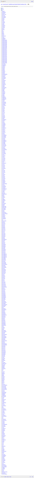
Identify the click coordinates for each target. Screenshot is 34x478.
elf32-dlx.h (3, 238)
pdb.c (2, 406)
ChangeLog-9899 (4, 62)
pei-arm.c (3, 421)
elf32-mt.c (3, 268)
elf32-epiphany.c (4, 239)
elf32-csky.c (3, 233)
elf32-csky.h (3, 234)
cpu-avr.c (3, 109)
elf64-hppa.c (3, 312)
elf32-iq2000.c (4, 249)
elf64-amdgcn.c (4, 309)
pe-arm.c (3, 410)
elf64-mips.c (3, 315)
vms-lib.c (3, 461)
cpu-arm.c (3, 107)
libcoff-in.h (3, 376)
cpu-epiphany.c (4, 119)
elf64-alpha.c (4, 308)
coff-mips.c (3, 76)
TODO (3, 453)
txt (30, 476)
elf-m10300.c (4, 209)
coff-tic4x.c (3, 82)
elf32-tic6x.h (3, 293)
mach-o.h (3, 391)
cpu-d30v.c (3, 117)
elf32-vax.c (3, 300)
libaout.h (3, 372)
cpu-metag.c (4, 148)
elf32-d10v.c (3, 235)
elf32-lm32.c (3, 250)
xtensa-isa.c (3, 472)
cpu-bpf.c (3, 111)
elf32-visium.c (4, 301)
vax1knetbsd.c (4, 455)
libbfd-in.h (3, 373)
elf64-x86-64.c (4, 325)
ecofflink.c (3, 199)
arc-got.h (3, 21)
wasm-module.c (4, 465)
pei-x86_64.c (3, 428)
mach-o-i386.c (4, 387)
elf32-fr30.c (3, 240)
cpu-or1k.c (3, 159)
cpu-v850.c (3, 182)
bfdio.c (3, 32)
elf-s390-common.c (5, 213)
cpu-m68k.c (3, 142)
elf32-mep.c (3, 261)
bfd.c (2, 30)
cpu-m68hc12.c (4, 141)
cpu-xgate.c (3, 187)
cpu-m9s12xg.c (4, 145)
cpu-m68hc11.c (4, 140)
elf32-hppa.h (4, 246)
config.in (3, 94)
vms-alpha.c (3, 460)
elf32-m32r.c (4, 252)
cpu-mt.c (3, 154)
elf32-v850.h (3, 299)
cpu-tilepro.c (3, 181)
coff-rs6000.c (4, 78)
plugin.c (3, 431)
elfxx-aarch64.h (4, 337)
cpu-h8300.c (3, 123)
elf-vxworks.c (4, 217)
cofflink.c (3, 90)
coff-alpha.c (3, 65)
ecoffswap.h (3, 200)
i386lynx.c (3, 367)
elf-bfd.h (3, 202)
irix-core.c (3, 371)
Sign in (32, 1)
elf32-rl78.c (3, 278)
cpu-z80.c (3, 190)
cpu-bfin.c (3, 110)
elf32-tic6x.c (3, 292)
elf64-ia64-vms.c (4, 314)
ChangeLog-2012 (4, 50)
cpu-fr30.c (3, 120)
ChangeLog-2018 (4, 56)
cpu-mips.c (3, 150)
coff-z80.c (3, 85)
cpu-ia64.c (3, 128)
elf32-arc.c (3, 221)
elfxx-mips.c (3, 345)
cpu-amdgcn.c (4, 105)
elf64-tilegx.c (4, 323)
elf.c (2, 219)
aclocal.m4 (3, 13)
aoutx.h (3, 20)
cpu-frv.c (3, 121)
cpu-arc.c (3, 106)
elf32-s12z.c (3, 281)
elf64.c (3, 326)
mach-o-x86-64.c (4, 389)
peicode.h (3, 429)
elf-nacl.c (3, 210)
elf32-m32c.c (4, 251)
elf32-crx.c (3, 232)
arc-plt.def (3, 22)
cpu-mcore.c (4, 146)
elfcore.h (3, 328)
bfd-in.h (3, 28)
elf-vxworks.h (4, 218)
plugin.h (3, 432)
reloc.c (3, 437)
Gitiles (5, 476)
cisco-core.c (3, 63)
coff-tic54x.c (3, 83)
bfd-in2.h (3, 29)
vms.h (3, 463)
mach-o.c (3, 390)
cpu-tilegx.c (3, 180)
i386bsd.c (3, 366)
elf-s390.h (3, 214)
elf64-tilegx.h (4, 324)
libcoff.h (3, 377)
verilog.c (3, 457)
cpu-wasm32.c (4, 186)
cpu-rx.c (3, 169)
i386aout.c (3, 365)
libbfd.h (3, 375)
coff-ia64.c (3, 73)
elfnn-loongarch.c (4, 334)
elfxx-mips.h (3, 346)
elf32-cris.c (3, 231)
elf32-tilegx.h (4, 295)
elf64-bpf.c (3, 310)
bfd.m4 (3, 31)
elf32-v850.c (3, 298)
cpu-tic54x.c (3, 178)
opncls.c (3, 403)
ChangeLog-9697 (4, 61)
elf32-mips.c (3, 265)
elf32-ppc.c (3, 275)
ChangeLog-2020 (4, 58)
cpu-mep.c (3, 147)
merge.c (3, 397)
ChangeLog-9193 (4, 59)
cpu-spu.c (3, 175)
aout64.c (3, 19)
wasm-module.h (4, 466)
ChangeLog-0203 (4, 41)
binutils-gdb (5, 4)
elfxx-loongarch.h (4, 344)
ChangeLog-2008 (4, 46)
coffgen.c (3, 89)
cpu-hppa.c (3, 125)
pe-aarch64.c (4, 408)
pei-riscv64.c (3, 426)
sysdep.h (3, 449)
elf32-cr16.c (3, 229)
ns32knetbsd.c (4, 402)
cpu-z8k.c (3, 191)
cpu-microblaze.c (4, 149)
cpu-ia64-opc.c (4, 127)
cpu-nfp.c (3, 156)
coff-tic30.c (3, 81)
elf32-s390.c (3, 282)
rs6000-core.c (4, 439)
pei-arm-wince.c (4, 420)
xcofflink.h (3, 468)
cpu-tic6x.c (3, 179)
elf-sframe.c (3, 215)
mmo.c (3, 398)
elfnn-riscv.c (3, 335)
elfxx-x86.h (3, 356)
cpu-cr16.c (3, 112)
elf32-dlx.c (3, 237)
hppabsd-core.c (4, 363)
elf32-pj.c (3, 274)
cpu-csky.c (3, 115)
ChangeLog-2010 (4, 48)
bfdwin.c (3, 33)
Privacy (8, 476)
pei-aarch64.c (4, 419)
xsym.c (3, 469)
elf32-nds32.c (4, 269)
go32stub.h (3, 360)
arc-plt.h (3, 23)
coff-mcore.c (4, 75)
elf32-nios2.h (4, 272)
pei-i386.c (3, 422)
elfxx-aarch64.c (4, 336)
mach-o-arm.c (4, 386)
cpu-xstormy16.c (4, 188)
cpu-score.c (3, 172)
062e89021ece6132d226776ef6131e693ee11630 (17, 4)
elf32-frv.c (3, 241)
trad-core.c (3, 454)
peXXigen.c (3, 430)
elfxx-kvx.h (3, 342)
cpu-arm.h (3, 108)
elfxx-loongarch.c (4, 343)
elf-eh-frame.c (4, 203)
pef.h (2, 418)
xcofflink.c (3, 467)
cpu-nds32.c (3, 155)
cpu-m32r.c (3, 139)
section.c (3, 440)
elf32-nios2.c (4, 271)
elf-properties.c (4, 212)
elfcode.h (3, 327)
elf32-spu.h (3, 291)
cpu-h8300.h (3, 124)
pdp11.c (3, 407)
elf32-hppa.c (3, 245)
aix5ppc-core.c (4, 14)
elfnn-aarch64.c (4, 331)
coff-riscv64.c (4, 77)
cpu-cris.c (3, 113)
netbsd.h (3, 400)
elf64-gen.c (3, 311)
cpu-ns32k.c (3, 158)
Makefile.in (3, 394)
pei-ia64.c (3, 423)
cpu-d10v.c (3, 116)
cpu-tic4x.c (3, 177)
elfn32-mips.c (4, 330)
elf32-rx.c (3, 279)
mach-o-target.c (4, 388)
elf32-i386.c (3, 247)
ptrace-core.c (4, 435)
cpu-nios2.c (3, 157)
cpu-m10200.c (4, 136)
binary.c (3, 34)
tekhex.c (3, 452)
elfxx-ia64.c (3, 338)
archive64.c (3, 25)
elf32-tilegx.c (4, 294)
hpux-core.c (3, 364)
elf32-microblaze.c (4, 264)
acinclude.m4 (4, 12)
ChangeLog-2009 (4, 47)
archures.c (3, 26)
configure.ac (3, 96)
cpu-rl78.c (3, 167)
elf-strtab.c (3, 216)
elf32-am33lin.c (4, 220)
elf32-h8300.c (4, 244)
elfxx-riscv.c (3, 347)
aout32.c (3, 18)
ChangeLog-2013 (4, 51)
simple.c (3, 441)
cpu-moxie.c (3, 152)
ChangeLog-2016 (4, 54)
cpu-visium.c (3, 185)
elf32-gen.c (3, 243)
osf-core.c (3, 404)
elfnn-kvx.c (3, 333)
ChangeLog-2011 (4, 49)
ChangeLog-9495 (4, 60)
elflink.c (3, 329)
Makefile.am (3, 393)
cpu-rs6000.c (4, 168)
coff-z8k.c (3, 86)
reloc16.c (3, 438)
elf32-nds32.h (4, 270)
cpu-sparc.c (3, 174)
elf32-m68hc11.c (4, 253)
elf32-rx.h (3, 280)
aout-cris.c (3, 15)
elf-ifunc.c (3, 205)
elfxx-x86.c (3, 355)
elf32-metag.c (4, 262)
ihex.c (3, 369)
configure (3, 95)
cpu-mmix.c (3, 151)
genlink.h (3, 359)
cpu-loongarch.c (4, 135)
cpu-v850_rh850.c (4, 183)
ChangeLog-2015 (4, 53)
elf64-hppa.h (4, 313)
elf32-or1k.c (3, 273)
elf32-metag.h (4, 263)
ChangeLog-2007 (4, 45)
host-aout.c (3, 362)
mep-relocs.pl (4, 396)
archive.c (3, 24)
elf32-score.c (4, 283)
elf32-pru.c (3, 277)
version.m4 (3, 459)
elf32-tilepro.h (4, 297)
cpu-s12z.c (3, 170)
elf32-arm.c (3, 222)
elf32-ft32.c (3, 242)
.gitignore (3, 11)
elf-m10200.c (4, 208)
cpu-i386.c (3, 126)
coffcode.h (3, 88)
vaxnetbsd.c (3, 456)
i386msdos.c (4, 368)
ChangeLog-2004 (4, 42)
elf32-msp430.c (4, 267)
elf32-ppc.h (3, 276)
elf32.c (3, 307)
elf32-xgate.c (4, 303)
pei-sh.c (3, 427)
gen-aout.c (3, 358)
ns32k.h (3, 401)
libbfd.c (3, 374)
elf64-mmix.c (4, 316)
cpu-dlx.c (3, 118)
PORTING (3, 433)
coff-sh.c (3, 79)
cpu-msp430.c (4, 153)
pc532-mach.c (4, 405)
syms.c (3, 448)
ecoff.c (3, 198)
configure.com (4, 97)
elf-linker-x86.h (4, 206)
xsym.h (3, 470)
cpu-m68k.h (3, 143)
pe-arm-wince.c (4, 409)
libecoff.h (3, 378)
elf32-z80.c (3, 306)
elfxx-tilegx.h (4, 354)
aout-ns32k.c (4, 16)
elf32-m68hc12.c (4, 254)
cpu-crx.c (3, 114)
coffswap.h (3, 91)
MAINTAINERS (4, 392)
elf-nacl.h (3, 211)
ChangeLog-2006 (4, 44)
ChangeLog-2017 (4, 55)
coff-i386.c (3, 72)
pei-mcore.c (3, 425)
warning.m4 (3, 464)
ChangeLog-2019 (4, 57)
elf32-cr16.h (3, 230)
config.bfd (3, 93)
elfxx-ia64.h (3, 339)
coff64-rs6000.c (4, 87)
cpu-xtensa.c (4, 189)
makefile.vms (4, 395)
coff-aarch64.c (4, 64)
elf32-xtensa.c (4, 305)
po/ (2, 10)
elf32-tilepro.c (4, 296)
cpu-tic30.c (3, 176)
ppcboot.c (3, 434)
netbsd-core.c (4, 399)
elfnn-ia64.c (3, 332)
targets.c (3, 450)
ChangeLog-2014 (4, 52)
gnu (1, 4)
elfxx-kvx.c (3, 341)
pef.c (2, 417)
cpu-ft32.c (3, 122)
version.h (3, 458)
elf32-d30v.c (3, 236)
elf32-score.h (4, 284)
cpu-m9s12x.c (4, 144)
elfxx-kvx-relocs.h (4, 340)
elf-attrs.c (3, 201)
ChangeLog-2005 (4, 43)
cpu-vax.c (3, 184)
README (3, 436)
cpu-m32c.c (3, 138)
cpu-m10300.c (4, 137)
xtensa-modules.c (4, 473)
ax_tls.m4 (3, 27)
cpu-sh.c (3, 173)
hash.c (3, 361)
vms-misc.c (3, 462)
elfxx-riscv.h (3, 348)
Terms (10, 476)
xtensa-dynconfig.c (4, 471)
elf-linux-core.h (4, 207)
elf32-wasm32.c (4, 302)
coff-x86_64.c (4, 84)
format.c (3, 357)
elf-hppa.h (3, 204)
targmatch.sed (4, 451)
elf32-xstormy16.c (4, 304)
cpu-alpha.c (3, 104)
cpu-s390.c (3, 171)
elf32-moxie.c (4, 266)
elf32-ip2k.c (3, 248)
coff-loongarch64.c (4, 74)
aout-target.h (4, 17)
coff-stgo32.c (4, 80)
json (32, 476)
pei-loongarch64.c (4, 424)
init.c (2, 370)
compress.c (3, 92)
